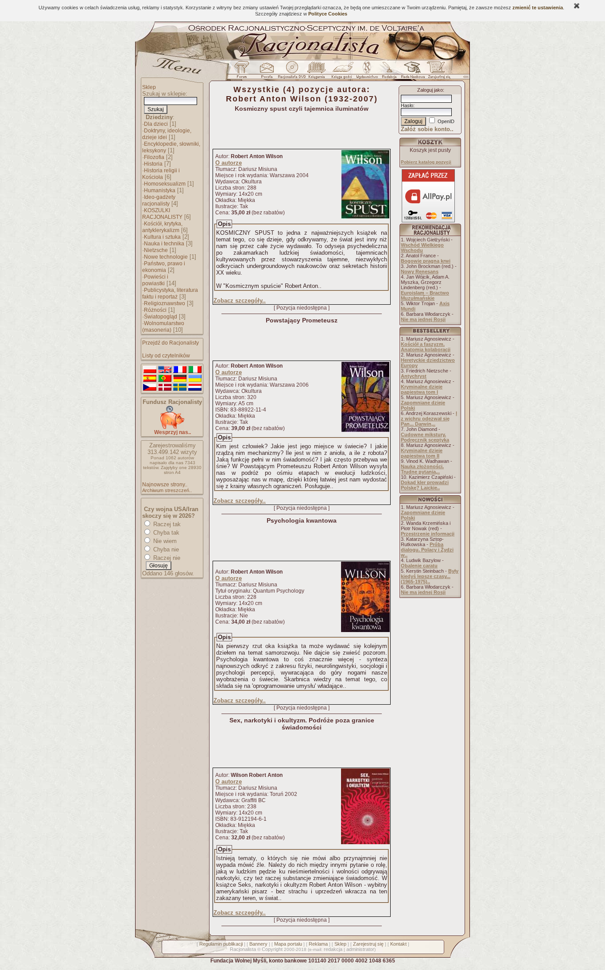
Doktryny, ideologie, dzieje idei (166, 134)
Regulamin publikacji (221, 944)
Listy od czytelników (166, 356)
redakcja (333, 949)
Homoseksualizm (165, 184)
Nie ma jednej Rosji (423, 319)
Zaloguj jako (430, 90)
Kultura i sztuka (162, 237)
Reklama (318, 944)
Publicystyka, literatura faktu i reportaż (170, 293)
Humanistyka (159, 190)
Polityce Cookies (327, 13)
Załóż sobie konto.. (427, 129)
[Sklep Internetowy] (317, 72)
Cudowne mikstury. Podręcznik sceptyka (425, 437)
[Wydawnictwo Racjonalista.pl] (367, 72)
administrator (360, 949)
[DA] (164, 387)
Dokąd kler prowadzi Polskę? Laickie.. (425, 485)
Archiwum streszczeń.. (167, 490)
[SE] (179, 387)
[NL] (194, 387)
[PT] (164, 378)
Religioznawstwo (164, 303)
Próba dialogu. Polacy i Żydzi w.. (427, 550)
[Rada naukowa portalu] (411, 72)
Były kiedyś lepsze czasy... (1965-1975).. (429, 576)
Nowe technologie (166, 257)
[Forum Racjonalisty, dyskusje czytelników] (243, 72)
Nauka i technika (164, 244)
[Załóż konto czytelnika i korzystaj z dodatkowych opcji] (436, 72)
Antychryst (414, 376)
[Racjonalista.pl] (302, 58)
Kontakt (398, 944)
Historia (153, 164)
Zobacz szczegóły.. (239, 300)
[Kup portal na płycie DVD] (292, 72)
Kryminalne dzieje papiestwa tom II (421, 453)
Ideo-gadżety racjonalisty (158, 200)
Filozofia (154, 157)
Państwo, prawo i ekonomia (163, 266)
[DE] (179, 378)
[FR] (179, 369)
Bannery (258, 944)
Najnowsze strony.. (164, 484)
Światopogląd (160, 317)
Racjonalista (243, 949)
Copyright (272, 949)
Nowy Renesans (419, 271)
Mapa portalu (288, 944)
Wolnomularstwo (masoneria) (163, 326)
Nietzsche (156, 250)
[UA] (194, 378)
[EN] (164, 369)
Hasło (407, 105)
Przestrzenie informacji (427, 533)
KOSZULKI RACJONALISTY (162, 213)
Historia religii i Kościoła (161, 173)
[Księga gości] (343, 72)
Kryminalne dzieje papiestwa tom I (421, 389)
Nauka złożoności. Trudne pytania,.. (422, 469)
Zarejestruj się (368, 944)
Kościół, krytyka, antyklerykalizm (162, 227)
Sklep (149, 87)
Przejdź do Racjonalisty (170, 343)
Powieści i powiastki (155, 280)
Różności (155, 310)
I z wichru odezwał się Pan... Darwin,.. (429, 419)
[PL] (149, 369)
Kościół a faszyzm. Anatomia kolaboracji (425, 346)
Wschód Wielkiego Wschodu (422, 247)
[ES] (149, 378)
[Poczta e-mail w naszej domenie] (266, 72)
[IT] (194, 369)
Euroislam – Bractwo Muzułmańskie (425, 295)
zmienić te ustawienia (537, 7)
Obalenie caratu (419, 565)
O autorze (228, 162)
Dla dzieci (156, 124)
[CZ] (149, 387)
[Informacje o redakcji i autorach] (388, 72)
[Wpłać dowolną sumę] (172, 427)
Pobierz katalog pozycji (426, 161)
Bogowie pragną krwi (425, 261)
